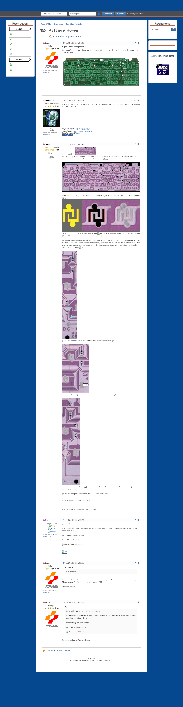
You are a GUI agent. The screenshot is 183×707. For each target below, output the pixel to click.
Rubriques (20, 24)
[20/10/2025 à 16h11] (63, 602)
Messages (45, 72)
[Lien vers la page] (20, 29)
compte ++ (51, 157)
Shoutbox (52, 130)
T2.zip (77, 133)
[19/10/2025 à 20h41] (63, 144)
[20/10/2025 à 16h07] (63, 563)
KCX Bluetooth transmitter (83, 131)
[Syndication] (51, 36)
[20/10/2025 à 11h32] (63, 520)
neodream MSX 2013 (81, 130)
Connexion (108, 14)
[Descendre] (138, 43)
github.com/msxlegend (82, 128)
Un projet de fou (73, 36)
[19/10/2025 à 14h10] (63, 43)
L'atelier (57, 36)
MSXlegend (49, 100)
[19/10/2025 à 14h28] (63, 100)
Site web (70, 134)
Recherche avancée (162, 34)
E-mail (64, 134)
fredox (47, 43)
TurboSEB (49, 144)
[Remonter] (135, 43)
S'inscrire (120, 14)
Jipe (46, 520)
